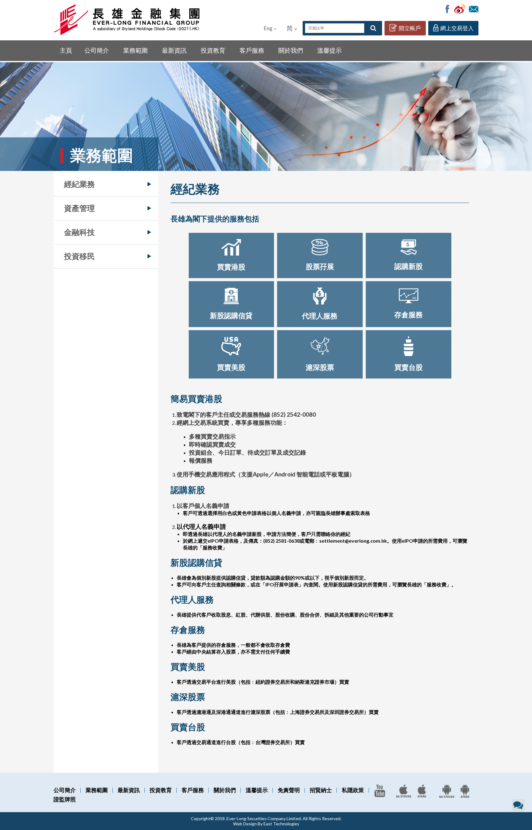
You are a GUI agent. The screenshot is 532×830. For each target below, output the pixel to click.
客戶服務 (252, 50)
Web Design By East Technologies (266, 823)
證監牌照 (65, 799)
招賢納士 (321, 790)
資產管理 (79, 208)
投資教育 (213, 50)
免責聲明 (289, 790)
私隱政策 (353, 790)
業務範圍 (135, 50)
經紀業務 (79, 183)
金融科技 (79, 232)
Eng (268, 28)
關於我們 (290, 50)
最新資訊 (174, 50)
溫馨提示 (329, 50)
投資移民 (79, 256)
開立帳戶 (410, 28)
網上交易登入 (457, 28)
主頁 (66, 50)
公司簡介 (96, 50)
